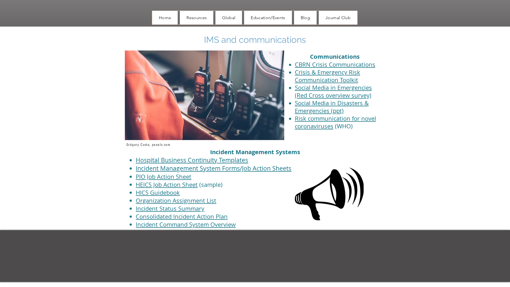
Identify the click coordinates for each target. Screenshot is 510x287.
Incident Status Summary (170, 208)
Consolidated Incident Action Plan (182, 216)
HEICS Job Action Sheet (167, 184)
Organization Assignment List (176, 200)
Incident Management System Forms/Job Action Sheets (213, 168)
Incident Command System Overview (186, 224)
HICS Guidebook (158, 192)
